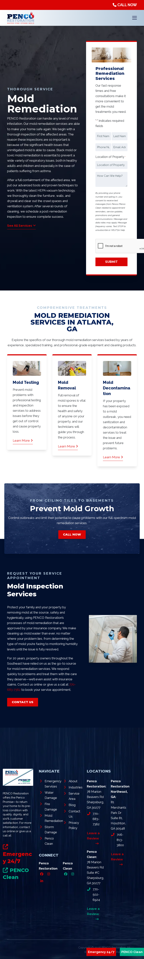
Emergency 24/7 (101, 952)
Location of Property (110, 157)
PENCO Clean (131, 952)
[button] (134, 17)
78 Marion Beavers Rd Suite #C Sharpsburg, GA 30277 (95, 872)
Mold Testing (26, 382)
